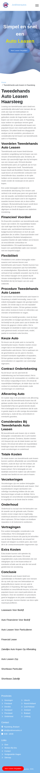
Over (6, 745)
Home (3, 82)
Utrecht (27, 700)
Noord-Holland (30, 703)
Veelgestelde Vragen (12, 754)
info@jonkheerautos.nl (13, 730)
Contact (7, 751)
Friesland (8, 703)
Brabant (27, 713)
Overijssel (8, 710)
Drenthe (7, 707)
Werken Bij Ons (10, 748)
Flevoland (8, 713)
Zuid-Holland (29, 707)
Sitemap (7, 758)
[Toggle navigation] (37, 5)
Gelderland (8, 716)
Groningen (8, 700)
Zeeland (27, 710)
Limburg (27, 716)
